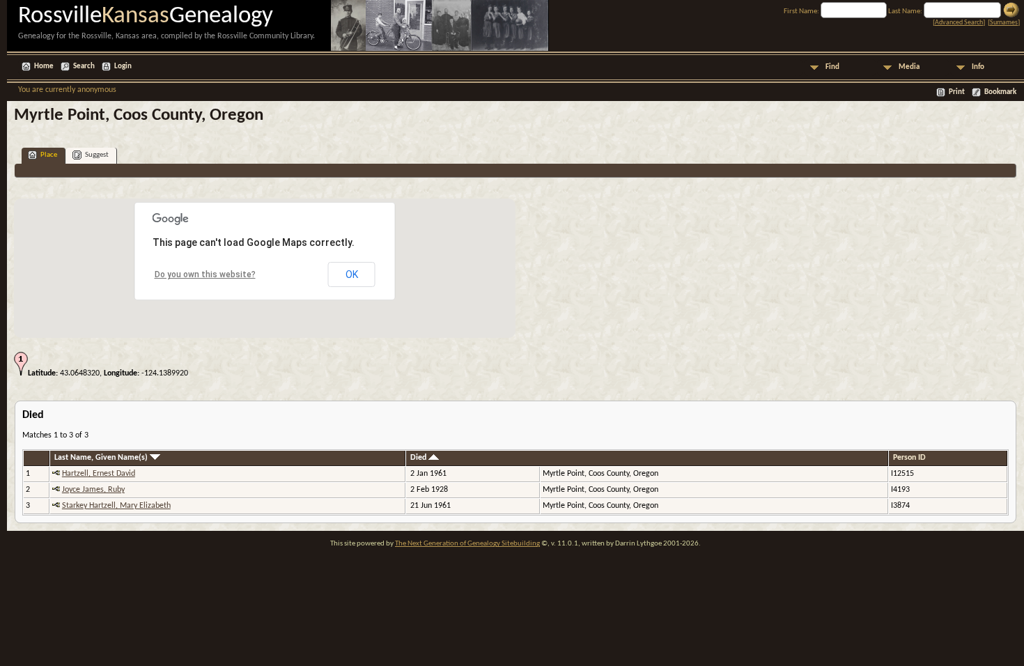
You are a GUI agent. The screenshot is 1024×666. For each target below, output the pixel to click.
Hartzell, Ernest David (98, 474)
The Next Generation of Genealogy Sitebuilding (467, 544)
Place (48, 155)
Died (419, 458)
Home (44, 66)
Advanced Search (959, 22)
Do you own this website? (205, 274)
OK (352, 274)
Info (978, 67)
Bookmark (1000, 92)
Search (84, 66)
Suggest (97, 155)
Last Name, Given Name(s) (102, 458)
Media (909, 67)
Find (832, 67)
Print (957, 92)
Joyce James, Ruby (93, 490)
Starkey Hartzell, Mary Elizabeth (116, 506)
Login (123, 66)
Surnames (1004, 22)
